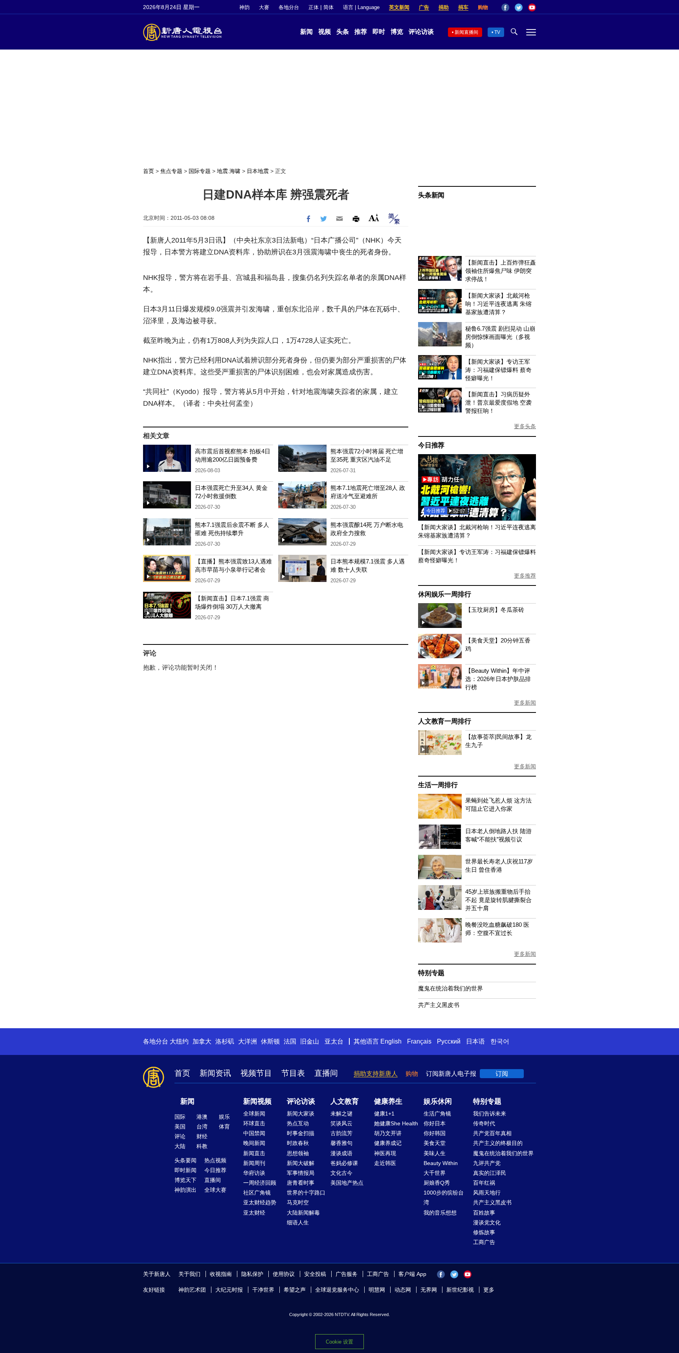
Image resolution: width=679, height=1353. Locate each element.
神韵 (244, 7)
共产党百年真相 (492, 1133)
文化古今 (341, 1173)
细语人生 (298, 1222)
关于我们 (189, 1274)
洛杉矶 (224, 1041)
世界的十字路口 (306, 1192)
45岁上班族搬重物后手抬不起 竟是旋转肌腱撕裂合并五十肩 (498, 899)
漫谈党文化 (487, 1222)
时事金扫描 (300, 1133)
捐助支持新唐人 (376, 1073)
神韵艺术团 (192, 1290)
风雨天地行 (487, 1192)
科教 (201, 1146)
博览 (397, 31)
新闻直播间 (466, 32)
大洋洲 (247, 1041)
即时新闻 (185, 1170)
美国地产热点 (346, 1183)
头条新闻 (431, 195)
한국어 (499, 1041)
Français (419, 1041)
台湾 (201, 1126)
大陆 (179, 1146)
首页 (148, 171)
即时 (379, 31)
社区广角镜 (257, 1192)
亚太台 (334, 1041)
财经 (201, 1136)
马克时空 (298, 1202)
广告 (424, 7)
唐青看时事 (300, 1183)
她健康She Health (396, 1123)
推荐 (360, 31)
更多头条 (525, 426)
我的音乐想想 (440, 1212)
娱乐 (224, 1117)
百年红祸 (484, 1183)
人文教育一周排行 (444, 721)
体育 (224, 1126)
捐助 (444, 7)
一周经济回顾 (259, 1183)
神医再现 (385, 1153)
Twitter (519, 7)
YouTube (532, 7)
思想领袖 (298, 1153)
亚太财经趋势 (259, 1202)
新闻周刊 (254, 1163)
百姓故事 (484, 1212)
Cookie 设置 (339, 1342)
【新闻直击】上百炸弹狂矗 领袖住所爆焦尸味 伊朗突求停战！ (500, 270)
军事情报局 (300, 1173)
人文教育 (344, 1101)
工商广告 (484, 1242)
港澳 (201, 1117)
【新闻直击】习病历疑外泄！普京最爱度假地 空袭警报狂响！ (498, 402)
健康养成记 (388, 1143)
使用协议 (284, 1274)
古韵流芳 (341, 1133)
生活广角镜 (437, 1113)
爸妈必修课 (344, 1163)
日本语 (475, 1041)
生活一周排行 (438, 785)
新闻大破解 (300, 1163)
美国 (179, 1126)
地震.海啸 (228, 171)
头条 (342, 31)
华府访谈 (254, 1173)
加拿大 (202, 1041)
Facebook (505, 7)
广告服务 (347, 1274)
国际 (179, 1117)
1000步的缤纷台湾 (444, 1197)
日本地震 (258, 171)
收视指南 (221, 1274)
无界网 (428, 1290)
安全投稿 (315, 1274)
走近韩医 (385, 1163)
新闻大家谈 (300, 1113)
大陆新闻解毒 (303, 1212)
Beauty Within (441, 1163)
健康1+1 (384, 1113)
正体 (313, 7)
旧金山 (309, 1041)
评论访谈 (421, 31)
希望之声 (295, 1290)
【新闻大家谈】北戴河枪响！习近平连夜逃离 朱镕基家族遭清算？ (498, 303)
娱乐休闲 (438, 1101)
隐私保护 (252, 1274)
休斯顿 (270, 1041)
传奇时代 (484, 1123)
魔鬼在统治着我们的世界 (450, 988)
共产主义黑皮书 (438, 1004)
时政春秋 (298, 1143)
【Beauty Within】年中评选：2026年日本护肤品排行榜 (498, 678)
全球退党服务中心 (337, 1290)
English (391, 1041)
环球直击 (254, 1123)
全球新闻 (254, 1113)
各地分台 (289, 7)
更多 (488, 1290)
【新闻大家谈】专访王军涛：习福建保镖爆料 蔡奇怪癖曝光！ (498, 369)
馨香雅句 (341, 1143)
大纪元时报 (229, 1290)
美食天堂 (435, 1143)
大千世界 (435, 1173)
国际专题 (200, 171)
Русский (449, 1041)
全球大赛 (215, 1190)
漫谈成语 (341, 1153)
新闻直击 (254, 1153)
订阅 (501, 1073)
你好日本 (435, 1123)
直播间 (326, 1073)
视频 (324, 31)
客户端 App (412, 1274)
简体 (328, 7)
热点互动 (298, 1123)
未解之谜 (341, 1113)
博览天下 (185, 1180)
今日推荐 (431, 445)
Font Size (374, 217)
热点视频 (215, 1160)
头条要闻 (185, 1160)
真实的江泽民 (489, 1173)
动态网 (403, 1290)
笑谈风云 (341, 1123)
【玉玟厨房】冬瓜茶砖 (494, 609)
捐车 (463, 7)
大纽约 (179, 1041)
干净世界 (263, 1290)
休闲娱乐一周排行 (444, 594)
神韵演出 (185, 1190)
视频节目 (256, 1073)
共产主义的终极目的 (498, 1143)
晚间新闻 (254, 1143)
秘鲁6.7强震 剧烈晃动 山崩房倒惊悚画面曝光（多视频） (500, 336)
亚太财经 (254, 1212)
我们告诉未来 (489, 1113)
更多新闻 (525, 703)
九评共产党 (487, 1163)
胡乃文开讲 (388, 1133)
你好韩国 (435, 1133)
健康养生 (388, 1101)
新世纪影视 (460, 1290)
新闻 (306, 31)
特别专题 (431, 973)
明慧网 (377, 1290)
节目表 (293, 1073)
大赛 (264, 7)
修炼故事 (484, 1232)
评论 (179, 1136)
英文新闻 (399, 7)
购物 (483, 7)
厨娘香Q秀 (437, 1183)
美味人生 (435, 1153)
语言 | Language (361, 7)
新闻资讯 (215, 1073)
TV (497, 32)
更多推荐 (525, 575)
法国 (290, 1041)
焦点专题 (171, 171)
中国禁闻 (254, 1133)
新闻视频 (257, 1101)
